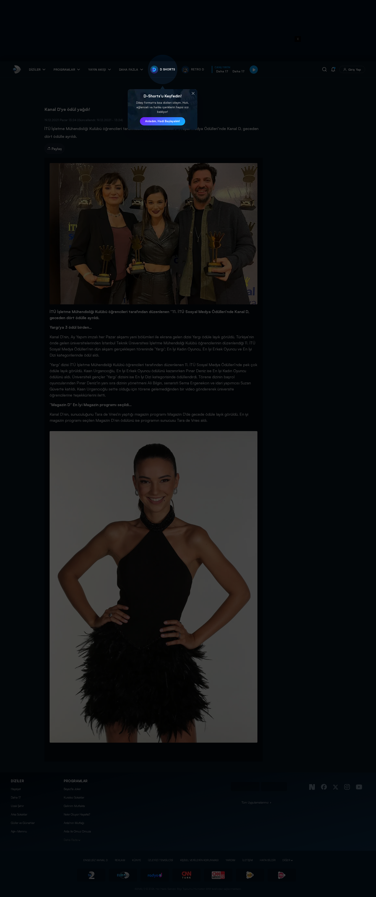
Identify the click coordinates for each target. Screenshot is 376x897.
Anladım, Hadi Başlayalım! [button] (162, 121)
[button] (193, 93)
